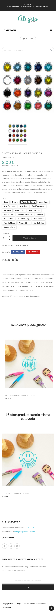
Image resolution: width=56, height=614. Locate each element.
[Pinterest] (17, 546)
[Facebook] (4, 546)
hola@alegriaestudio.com (24, 532)
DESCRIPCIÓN (10, 260)
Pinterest (34, 252)
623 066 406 (29, 528)
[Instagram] (10, 546)
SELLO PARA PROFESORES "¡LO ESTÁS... (20, 395)
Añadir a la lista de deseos (16, 245)
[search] (50, 50)
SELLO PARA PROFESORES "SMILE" (15, 494)
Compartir (19, 252)
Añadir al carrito (29, 238)
